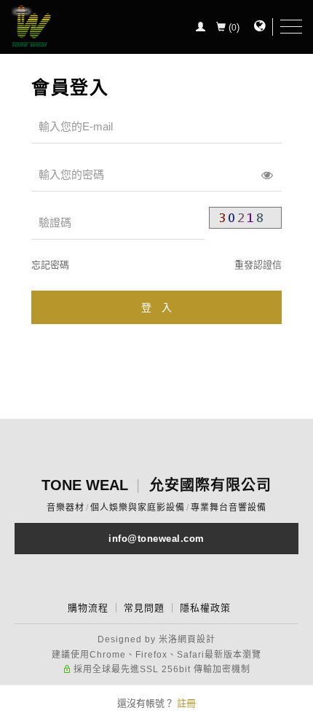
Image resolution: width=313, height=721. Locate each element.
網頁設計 (196, 639)
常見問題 (144, 607)
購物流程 (88, 607)
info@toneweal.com (156, 538)
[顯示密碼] (267, 175)
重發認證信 (258, 264)
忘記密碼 (50, 264)
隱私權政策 (205, 607)
